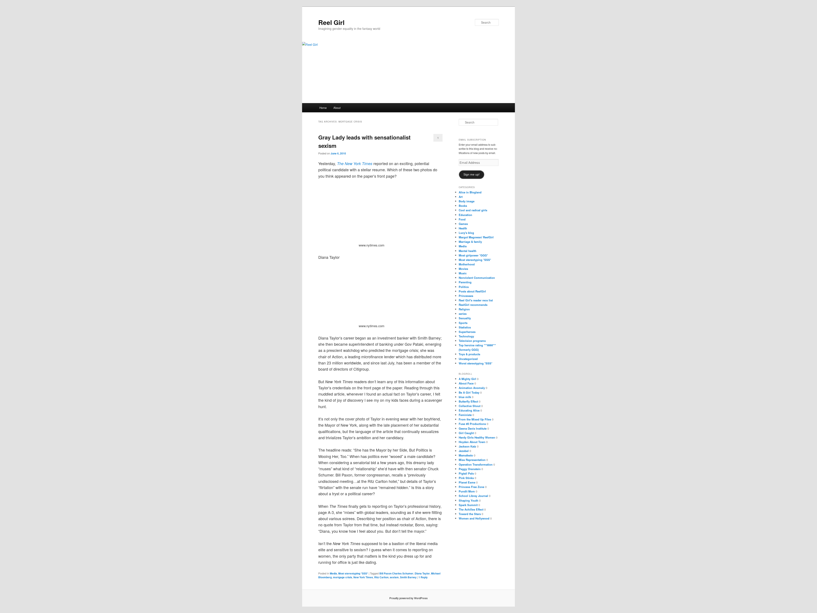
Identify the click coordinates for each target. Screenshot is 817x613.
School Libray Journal (473, 496)
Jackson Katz (467, 446)
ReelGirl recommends (473, 305)
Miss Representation (472, 460)
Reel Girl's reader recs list (476, 300)
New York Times (363, 577)
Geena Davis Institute (473, 428)
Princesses (466, 296)
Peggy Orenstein (470, 469)
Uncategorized (468, 359)
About (337, 108)
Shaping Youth (468, 500)
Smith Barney (408, 577)
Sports (463, 323)
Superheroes (467, 332)
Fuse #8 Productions (472, 424)
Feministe (465, 415)
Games (463, 224)
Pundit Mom (467, 491)
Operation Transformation (476, 464)
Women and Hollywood (474, 518)
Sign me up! (471, 174)
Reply (423, 577)
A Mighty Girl (467, 379)
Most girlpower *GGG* (473, 255)
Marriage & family (470, 242)
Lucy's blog (466, 233)
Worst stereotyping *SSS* (475, 363)
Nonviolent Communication (477, 278)
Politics (464, 287)
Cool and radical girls (473, 210)
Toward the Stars (470, 514)
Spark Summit (468, 505)
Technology (466, 336)
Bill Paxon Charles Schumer (396, 573)
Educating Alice (469, 410)
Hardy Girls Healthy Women (477, 437)
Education (465, 215)
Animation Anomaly (472, 388)
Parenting (465, 282)
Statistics (465, 327)
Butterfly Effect (468, 401)
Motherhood (467, 264)
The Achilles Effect (471, 509)
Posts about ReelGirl (472, 291)
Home (323, 108)
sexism (394, 577)
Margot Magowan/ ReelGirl (476, 237)
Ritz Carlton (381, 577)
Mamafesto (466, 455)
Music (463, 273)
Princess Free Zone (471, 487)
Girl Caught (466, 433)
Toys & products (469, 354)
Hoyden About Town (472, 442)
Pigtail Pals (466, 473)
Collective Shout (469, 406)
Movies (463, 269)
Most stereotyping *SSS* (353, 573)
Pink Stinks (466, 478)
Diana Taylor (422, 573)
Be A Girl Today (469, 392)
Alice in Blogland (470, 192)
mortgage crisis (342, 577)
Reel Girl (331, 22)
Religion (464, 309)
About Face (466, 383)
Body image (466, 201)
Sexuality (465, 318)
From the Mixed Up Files (475, 419)
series (463, 314)
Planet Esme (467, 482)
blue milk (465, 397)
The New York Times (354, 163)
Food (462, 219)
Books (463, 206)
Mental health (467, 251)
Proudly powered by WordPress (408, 598)
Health (463, 228)
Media (333, 573)
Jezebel (464, 451)
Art (461, 197)
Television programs (472, 341)
